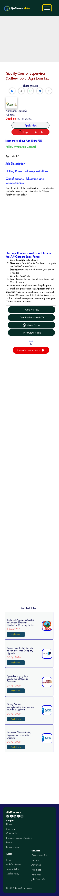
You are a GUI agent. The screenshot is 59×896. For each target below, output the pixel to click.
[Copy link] (49, 91)
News (9, 842)
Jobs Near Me (38, 879)
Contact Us (11, 833)
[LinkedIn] (40, 91)
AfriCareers (20, 8)
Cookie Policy (12, 873)
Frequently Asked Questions (19, 837)
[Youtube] (21, 816)
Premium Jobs (12, 847)
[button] (31, 350)
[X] (11, 816)
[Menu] (47, 8)
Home (9, 824)
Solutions (10, 828)
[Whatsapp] (18, 816)
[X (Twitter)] (21, 91)
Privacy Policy (12, 869)
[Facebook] (12, 91)
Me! (36, 874)
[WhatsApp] (30, 91)
